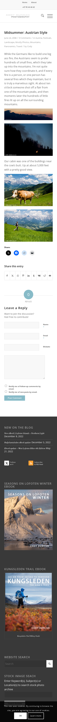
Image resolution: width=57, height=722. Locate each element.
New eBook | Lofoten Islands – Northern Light (24, 433)
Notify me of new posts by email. (23, 392)
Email (45, 337)
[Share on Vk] (39, 275)
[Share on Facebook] (7, 275)
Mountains (35, 42)
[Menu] (48, 16)
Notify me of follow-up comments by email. (25, 387)
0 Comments (25, 37)
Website (46, 346)
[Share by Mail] (50, 275)
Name (45, 326)
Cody (29, 46)
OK (20, 715)
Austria (38, 37)
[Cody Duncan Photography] (23, 16)
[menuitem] (25, 2)
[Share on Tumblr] (34, 275)
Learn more (35, 715)
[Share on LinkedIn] (28, 275)
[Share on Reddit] (44, 275)
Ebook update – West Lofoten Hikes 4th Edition (24, 448)
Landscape (9, 42)
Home (24, 2)
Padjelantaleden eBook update (17, 442)
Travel (19, 46)
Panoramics (9, 46)
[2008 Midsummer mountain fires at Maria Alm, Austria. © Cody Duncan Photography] (28, 119)
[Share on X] (12, 275)
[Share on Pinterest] (23, 275)
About (34, 2)
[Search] (41, 16)
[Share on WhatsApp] (18, 275)
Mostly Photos (22, 42)
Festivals (47, 37)
